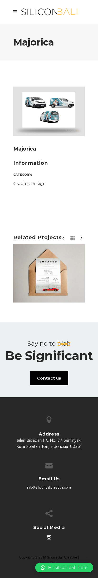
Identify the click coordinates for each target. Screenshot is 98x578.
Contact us (49, 378)
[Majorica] (49, 110)
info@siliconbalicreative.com (49, 488)
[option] (46, 273)
